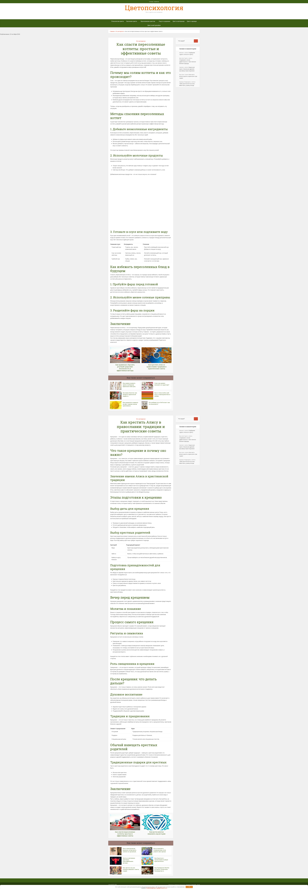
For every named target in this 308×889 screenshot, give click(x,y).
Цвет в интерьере (178, 21)
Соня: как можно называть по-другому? (161, 384)
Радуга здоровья (164, 21)
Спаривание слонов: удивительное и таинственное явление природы (187, 61)
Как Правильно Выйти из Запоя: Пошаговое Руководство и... (161, 869)
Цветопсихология (154, 7)
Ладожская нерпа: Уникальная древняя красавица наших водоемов (187, 69)
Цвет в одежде (192, 21)
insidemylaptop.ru (151, 888)
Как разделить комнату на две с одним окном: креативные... (130, 404)
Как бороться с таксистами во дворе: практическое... (161, 859)
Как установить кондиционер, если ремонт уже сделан (159, 850)
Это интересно (120, 31)
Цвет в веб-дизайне (154, 25)
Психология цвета (117, 21)
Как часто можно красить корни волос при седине (188, 76)
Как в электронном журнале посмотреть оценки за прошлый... (130, 850)
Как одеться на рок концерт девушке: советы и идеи (131, 869)
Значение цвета (131, 21)
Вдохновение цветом (148, 21)
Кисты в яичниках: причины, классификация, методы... (129, 860)
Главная (112, 31)
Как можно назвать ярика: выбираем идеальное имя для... (129, 384)
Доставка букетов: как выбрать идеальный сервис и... (130, 394)
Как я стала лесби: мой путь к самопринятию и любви (162, 394)
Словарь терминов (154, 1)
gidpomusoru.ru (162, 888)
